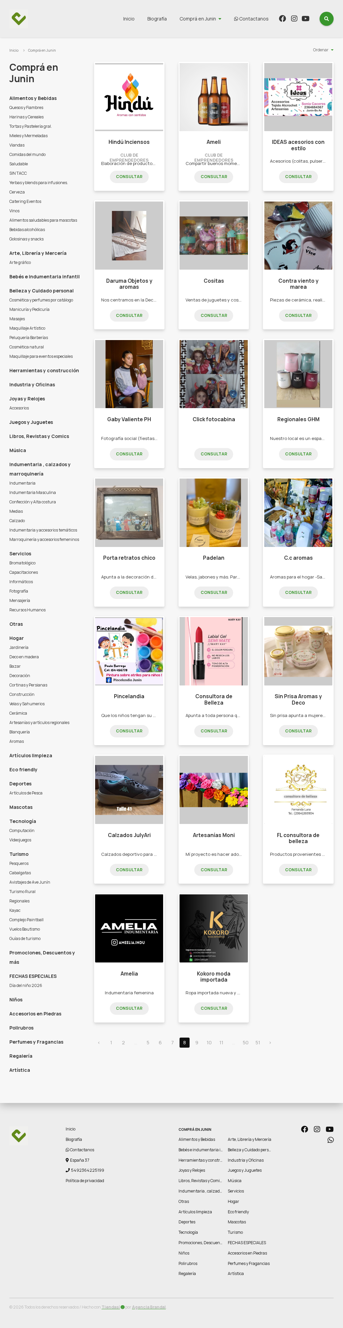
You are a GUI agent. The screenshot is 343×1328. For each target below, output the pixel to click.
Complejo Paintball (26, 920)
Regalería (20, 1056)
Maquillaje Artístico (27, 328)
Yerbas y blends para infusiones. (38, 182)
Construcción (22, 694)
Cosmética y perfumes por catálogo (41, 300)
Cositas (214, 280)
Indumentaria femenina (129, 993)
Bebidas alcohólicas (27, 229)
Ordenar (321, 50)
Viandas (16, 145)
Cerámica (18, 713)
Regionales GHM (298, 419)
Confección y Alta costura (32, 502)
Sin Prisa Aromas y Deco (298, 699)
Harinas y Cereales (26, 117)
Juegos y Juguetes (31, 422)
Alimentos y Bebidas (33, 98)
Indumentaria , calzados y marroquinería (40, 469)
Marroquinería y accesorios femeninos (44, 539)
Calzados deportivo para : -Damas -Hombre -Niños (153, 854)
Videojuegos (20, 840)
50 (246, 1042)
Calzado (17, 520)
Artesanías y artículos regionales (39, 722)
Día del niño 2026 (25, 985)
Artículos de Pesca (26, 793)
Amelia (129, 973)
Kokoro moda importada (213, 976)
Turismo (18, 854)
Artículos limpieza (30, 755)
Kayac (14, 910)
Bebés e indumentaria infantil (44, 276)
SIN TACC (18, 173)
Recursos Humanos (27, 610)
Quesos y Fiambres (26, 107)
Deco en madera (24, 657)
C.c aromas (298, 557)
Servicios (20, 553)
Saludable (18, 164)
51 (258, 1042)
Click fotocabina (214, 419)
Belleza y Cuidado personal (41, 290)
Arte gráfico (20, 262)
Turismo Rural (22, 891)
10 (209, 1042)
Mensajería (19, 600)
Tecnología (22, 821)
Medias (16, 511)
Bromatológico (22, 563)
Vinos (14, 211)
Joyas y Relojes (27, 398)
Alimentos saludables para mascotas (43, 220)
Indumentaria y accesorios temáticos (43, 530)
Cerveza (17, 192)
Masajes (17, 319)
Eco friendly (23, 769)
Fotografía (18, 591)
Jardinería (18, 647)
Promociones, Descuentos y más (42, 957)
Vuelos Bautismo (24, 929)
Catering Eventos (25, 201)
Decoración (19, 675)
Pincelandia (129, 696)
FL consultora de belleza (298, 838)
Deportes (20, 783)
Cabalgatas (20, 873)
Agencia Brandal (149, 1307)
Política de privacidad (85, 1180)
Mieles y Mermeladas (28, 136)
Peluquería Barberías (28, 337)
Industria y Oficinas (32, 384)
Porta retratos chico (129, 557)
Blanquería (19, 732)
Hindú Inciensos (129, 142)
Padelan (213, 557)
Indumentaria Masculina (32, 492)
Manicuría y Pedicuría (29, 309)
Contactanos (253, 18)
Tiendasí (110, 1307)
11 (221, 1042)
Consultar (129, 176)
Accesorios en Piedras (35, 1013)
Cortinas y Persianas (28, 685)
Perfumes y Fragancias (36, 1042)
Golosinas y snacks (26, 239)
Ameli (214, 142)
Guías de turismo (25, 938)
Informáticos (21, 582)
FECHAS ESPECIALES (33, 976)
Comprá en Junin (198, 18)
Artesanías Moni (214, 835)
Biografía (157, 18)
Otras (16, 624)
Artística (19, 1070)
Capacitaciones (23, 572)
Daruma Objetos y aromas (129, 283)
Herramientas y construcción (44, 370)
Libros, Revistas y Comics (39, 436)
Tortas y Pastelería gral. (30, 126)
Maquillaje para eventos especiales (41, 356)
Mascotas (20, 807)
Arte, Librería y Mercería (38, 253)
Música (17, 450)
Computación (22, 830)
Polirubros (21, 1028)
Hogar (16, 638)
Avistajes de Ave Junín (29, 882)
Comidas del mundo (27, 154)
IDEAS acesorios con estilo (298, 145)
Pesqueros (18, 863)
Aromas (16, 741)
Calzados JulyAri (129, 835)
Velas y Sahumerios (27, 704)
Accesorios (19, 408)
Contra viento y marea (298, 283)
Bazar (15, 666)
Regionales (19, 901)
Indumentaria (22, 483)
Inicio (129, 18)
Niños (15, 999)
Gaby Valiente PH (129, 419)
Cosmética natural (26, 347)
